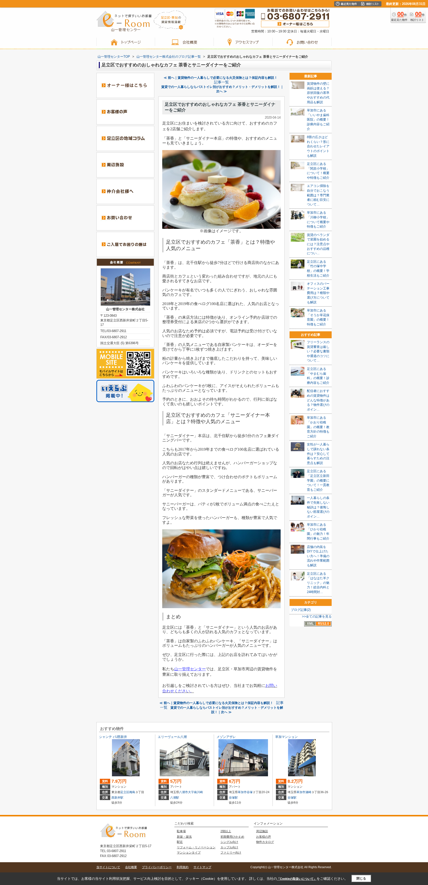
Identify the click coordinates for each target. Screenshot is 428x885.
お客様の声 (263, 836)
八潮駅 (174, 797)
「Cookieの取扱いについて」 (297, 879)
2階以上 (225, 831)
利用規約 (182, 867)
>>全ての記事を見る (317, 616)
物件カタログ (265, 842)
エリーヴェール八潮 (172, 737)
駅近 (180, 842)
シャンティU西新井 (113, 737)
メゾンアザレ (226, 737)
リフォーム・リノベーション (196, 847)
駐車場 (181, 831)
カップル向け (229, 847)
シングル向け (229, 842)
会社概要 (131, 867)
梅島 (132, 792)
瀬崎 (308, 792)
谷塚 (250, 792)
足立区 (124, 792)
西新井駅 (117, 797)
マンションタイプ (189, 852)
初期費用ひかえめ (232, 836)
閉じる (361, 878)
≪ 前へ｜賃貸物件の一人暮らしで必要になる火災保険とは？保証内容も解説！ (220, 77)
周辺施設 (262, 831)
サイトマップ (202, 867)
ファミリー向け (230, 852)
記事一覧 (221, 82)
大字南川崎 (195, 792)
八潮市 (183, 792)
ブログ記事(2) (301, 610)
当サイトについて (108, 867)
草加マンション (286, 737)
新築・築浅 (184, 836)
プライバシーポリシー (157, 867)
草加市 (242, 792)
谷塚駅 (233, 797)
